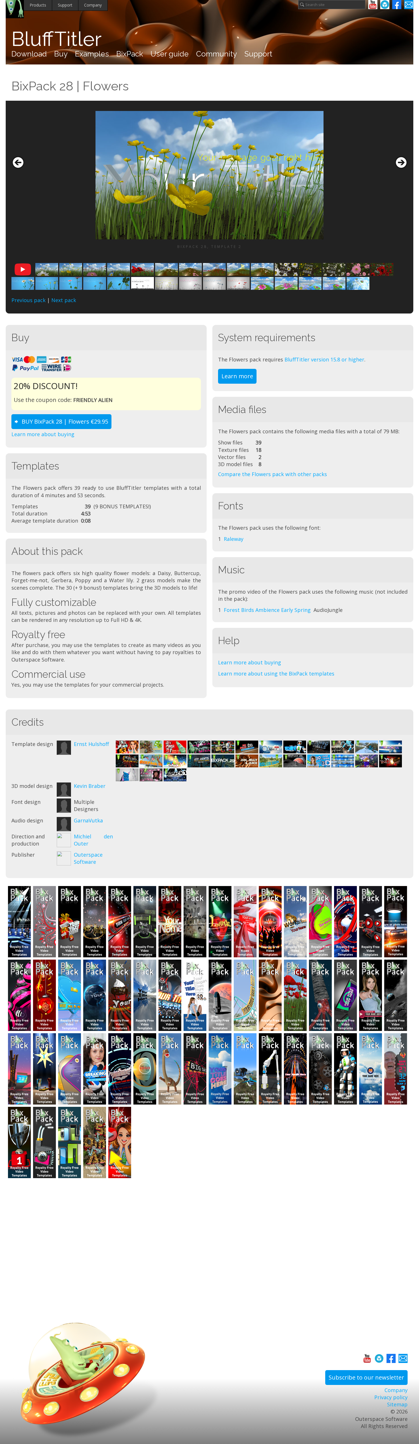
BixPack (129, 54)
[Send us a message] (408, 4)
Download (29, 54)
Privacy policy (391, 1397)
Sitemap (397, 1404)
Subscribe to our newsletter (366, 1377)
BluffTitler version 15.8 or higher (324, 359)
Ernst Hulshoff (91, 744)
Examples (92, 54)
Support (65, 5)
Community (216, 54)
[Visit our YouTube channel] (372, 4)
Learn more (237, 376)
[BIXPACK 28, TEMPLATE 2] (209, 175)
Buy (61, 54)
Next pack (63, 300)
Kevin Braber (89, 785)
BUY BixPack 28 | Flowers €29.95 (65, 421)
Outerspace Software (88, 858)
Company (93, 5)
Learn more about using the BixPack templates (276, 673)
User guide (169, 54)
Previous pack (28, 300)
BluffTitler (56, 39)
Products (38, 5)
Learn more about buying (42, 434)
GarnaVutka (88, 820)
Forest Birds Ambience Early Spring (267, 609)
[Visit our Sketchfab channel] (384, 4)
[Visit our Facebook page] (396, 4)
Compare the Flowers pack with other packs (272, 474)
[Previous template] (17, 162)
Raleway (233, 538)
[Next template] (401, 162)
